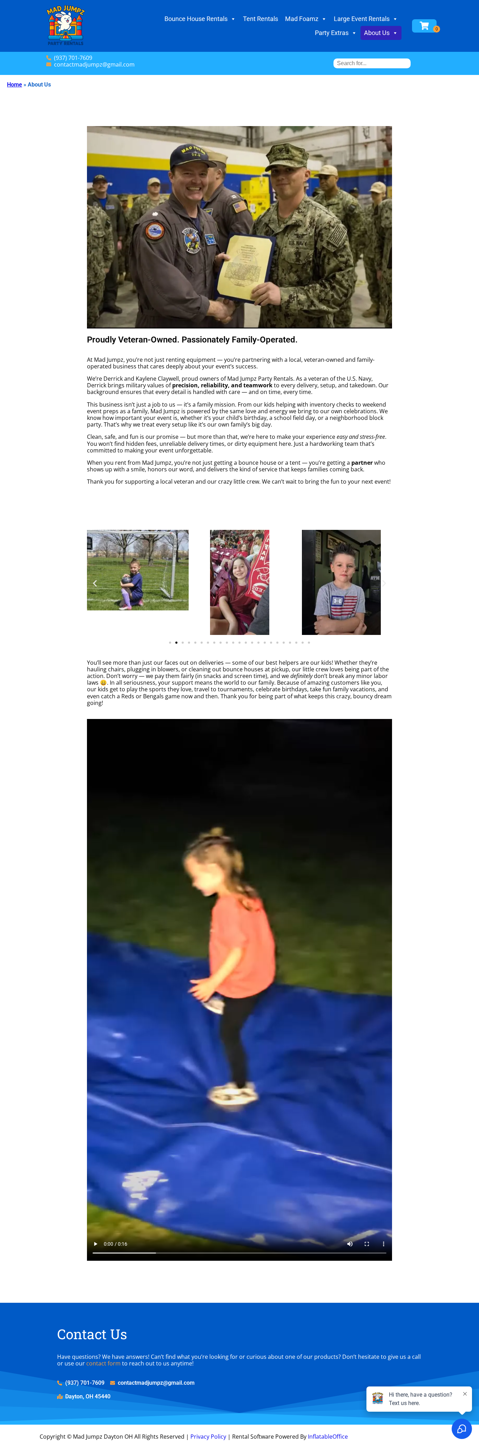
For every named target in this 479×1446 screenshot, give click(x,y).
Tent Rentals (260, 18)
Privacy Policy (208, 1436)
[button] (94, 583)
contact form (103, 1363)
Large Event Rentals (362, 18)
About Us (377, 32)
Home (14, 84)
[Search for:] (372, 63)
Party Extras (332, 32)
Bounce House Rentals (196, 18)
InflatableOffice (328, 1436)
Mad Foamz (301, 18)
